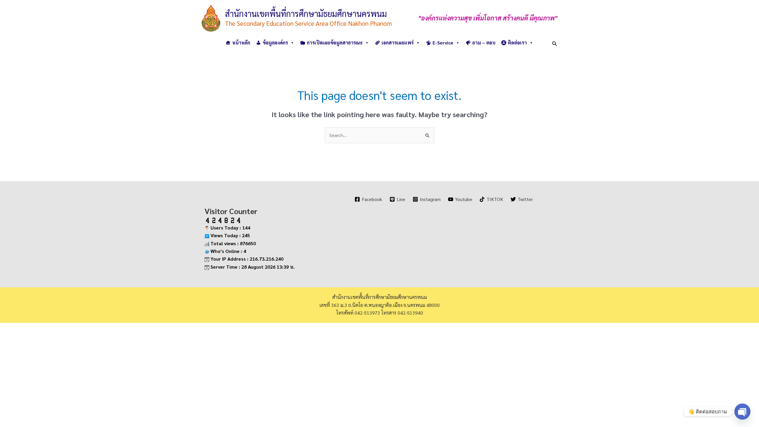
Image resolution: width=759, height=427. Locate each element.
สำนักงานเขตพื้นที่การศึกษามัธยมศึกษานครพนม (306, 13)
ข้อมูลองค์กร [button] (275, 42)
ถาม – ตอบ (483, 42)
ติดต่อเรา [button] (517, 42)
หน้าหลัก (241, 42)
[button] (554, 42)
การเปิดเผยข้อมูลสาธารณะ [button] (335, 42)
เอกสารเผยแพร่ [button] (398, 42)
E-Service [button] (443, 42)
